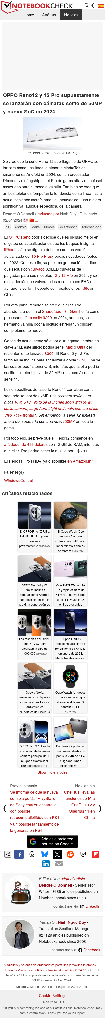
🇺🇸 (25, 220)
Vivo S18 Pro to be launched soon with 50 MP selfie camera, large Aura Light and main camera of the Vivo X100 (51, 408)
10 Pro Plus (42, 256)
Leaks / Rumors (42, 226)
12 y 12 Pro (63, 275)
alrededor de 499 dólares (26, 444)
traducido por (47, 213)
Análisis (49, 14)
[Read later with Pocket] (83, 854)
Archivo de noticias (31, 970)
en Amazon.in (79, 461)
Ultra (81, 347)
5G (8, 226)
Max (69, 347)
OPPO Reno (20, 237)
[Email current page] (58, 864)
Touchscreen (91, 226)
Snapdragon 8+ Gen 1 (61, 311)
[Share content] (7, 854)
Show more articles (52, 772)
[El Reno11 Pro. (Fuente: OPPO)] (52, 133)
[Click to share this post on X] (57, 854)
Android (20, 226)
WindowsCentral (18, 480)
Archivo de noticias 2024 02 (67, 970)
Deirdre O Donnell (55, 885)
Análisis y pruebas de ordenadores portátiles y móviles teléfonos (51, 964)
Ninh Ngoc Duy (72, 922)
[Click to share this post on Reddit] (70, 854)
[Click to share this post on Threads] (31, 854)
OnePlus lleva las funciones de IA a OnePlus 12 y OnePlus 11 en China (79, 804)
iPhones (11, 249)
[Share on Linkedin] (46, 863)
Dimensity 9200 (38, 317)
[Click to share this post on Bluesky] (44, 854)
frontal (28, 415)
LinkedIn (92, 906)
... (99, 14)
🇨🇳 (31, 220)
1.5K (85, 288)
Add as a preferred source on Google (57, 841)
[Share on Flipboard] (95, 854)
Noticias (71, 14)
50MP (82, 360)
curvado (38, 269)
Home (29, 14)
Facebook (91, 950)
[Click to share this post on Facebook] (19, 854)
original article (73, 878)
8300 (49, 353)
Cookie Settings (52, 995)
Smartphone (68, 226)
